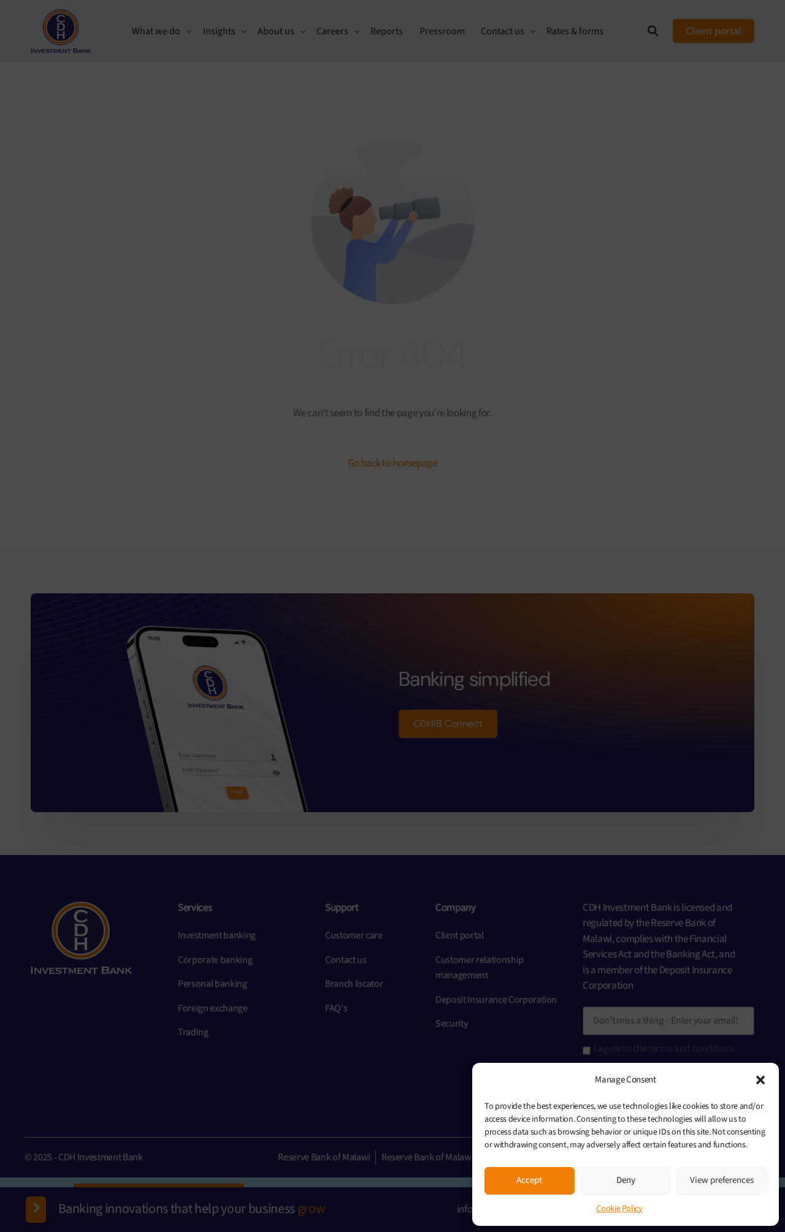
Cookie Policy (619, 1209)
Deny (625, 1180)
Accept (529, 1180)
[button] (760, 1080)
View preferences (722, 1180)
